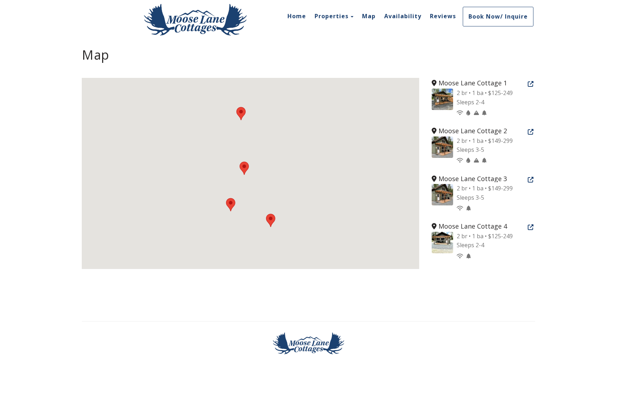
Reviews (443, 16)
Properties (331, 16)
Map (369, 16)
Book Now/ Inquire (498, 16)
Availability (402, 16)
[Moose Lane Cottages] (195, 20)
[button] (244, 168)
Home (296, 16)
